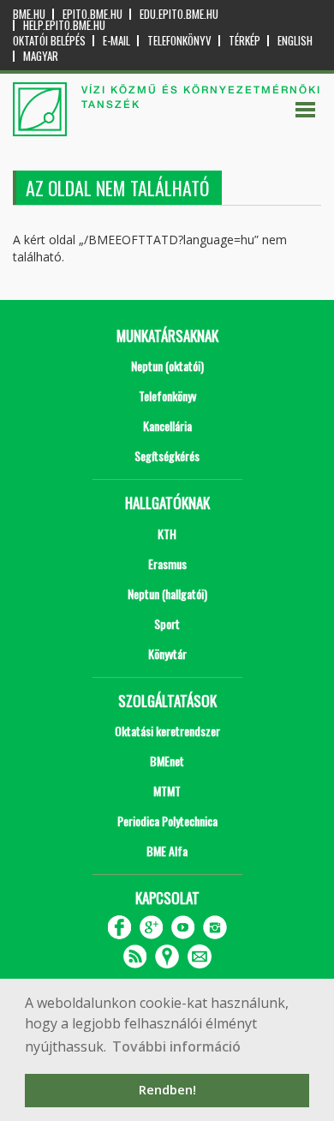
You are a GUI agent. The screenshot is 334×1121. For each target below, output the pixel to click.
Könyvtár (167, 653)
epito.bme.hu (92, 14)
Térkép (244, 40)
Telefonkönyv (179, 40)
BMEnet (167, 761)
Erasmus (167, 563)
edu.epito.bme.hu (179, 14)
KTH (167, 534)
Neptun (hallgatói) (167, 593)
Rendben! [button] (167, 1090)
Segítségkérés (167, 456)
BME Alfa (167, 851)
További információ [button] (176, 1046)
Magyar (40, 56)
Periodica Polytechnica (167, 821)
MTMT (167, 791)
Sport (167, 623)
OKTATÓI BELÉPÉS (49, 40)
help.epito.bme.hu (64, 25)
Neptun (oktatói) (167, 366)
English (295, 40)
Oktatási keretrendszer (167, 731)
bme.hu (29, 14)
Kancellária (167, 426)
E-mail (116, 40)
